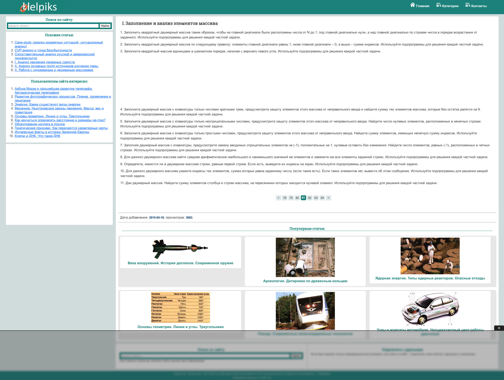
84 (322, 197)
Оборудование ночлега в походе (40, 124)
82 (309, 197)
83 (316, 197)
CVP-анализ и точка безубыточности (43, 50)
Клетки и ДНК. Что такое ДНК (37, 136)
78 (284, 197)
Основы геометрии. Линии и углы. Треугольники (52, 116)
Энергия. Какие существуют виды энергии (48, 104)
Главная (422, 6)
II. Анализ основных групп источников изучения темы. (57, 66)
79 (291, 197)
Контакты (479, 6)
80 (297, 197)
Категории (450, 6)
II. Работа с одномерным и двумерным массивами (54, 70)
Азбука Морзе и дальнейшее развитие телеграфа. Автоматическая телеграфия (54, 91)
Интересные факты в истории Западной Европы (52, 132)
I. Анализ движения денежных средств (45, 62)
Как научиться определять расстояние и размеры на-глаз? (60, 120)
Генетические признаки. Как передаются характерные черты (61, 128)
